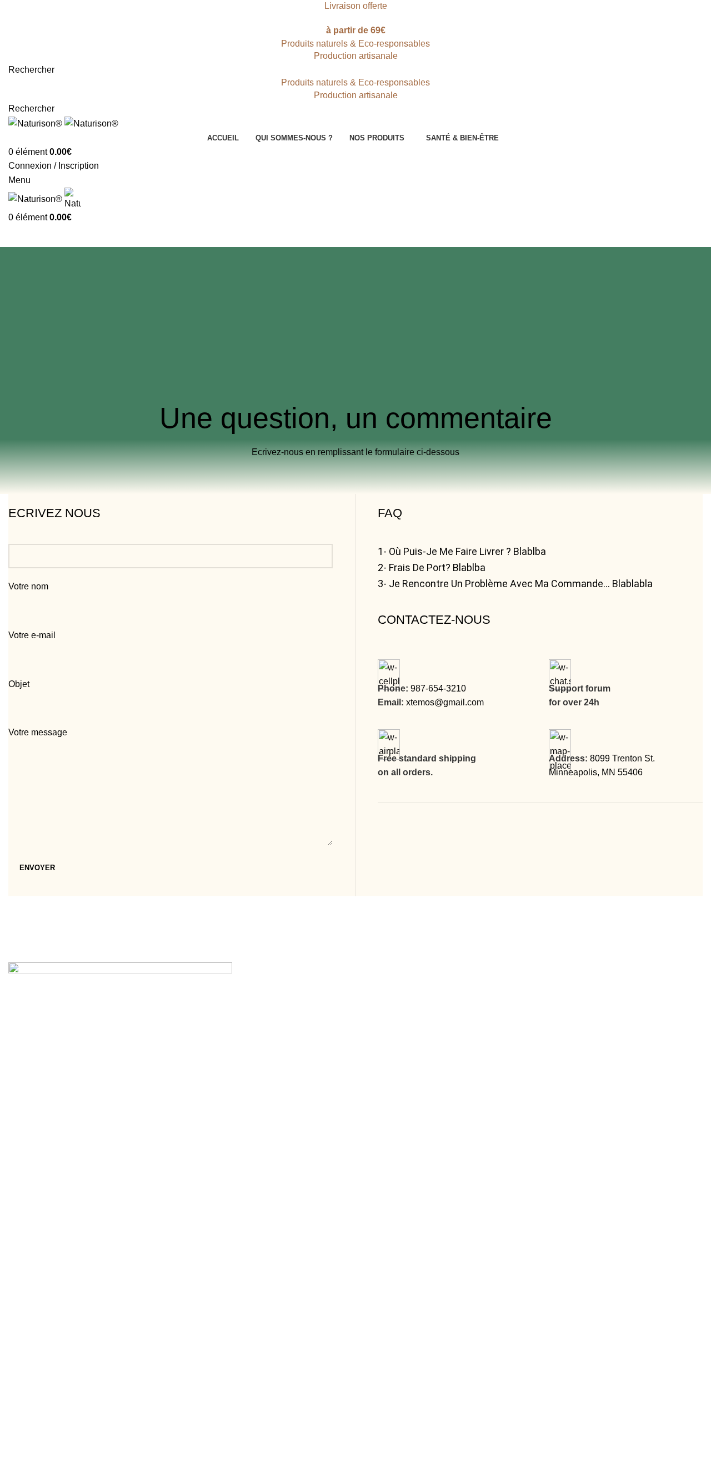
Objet (18, 684)
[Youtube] (82, 1207)
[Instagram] (52, 1207)
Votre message (37, 732)
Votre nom (28, 586)
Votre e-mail (32, 635)
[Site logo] (36, 123)
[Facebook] (22, 1207)
